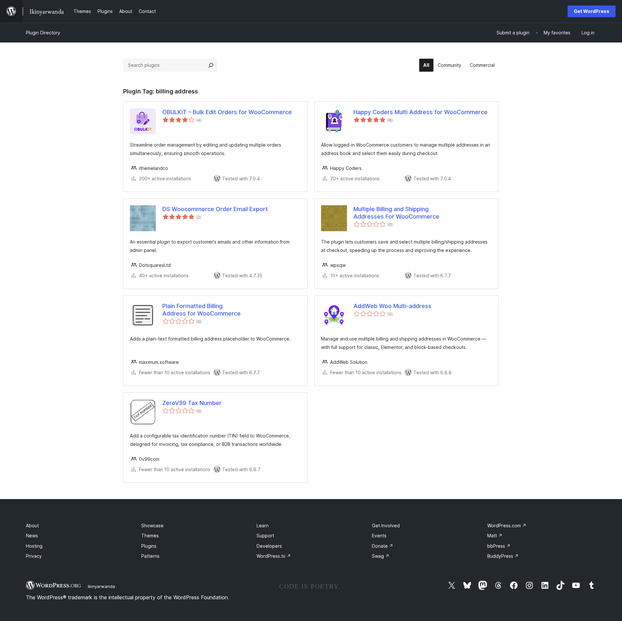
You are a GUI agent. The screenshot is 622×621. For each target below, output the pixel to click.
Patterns (150, 556)
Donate (382, 546)
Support (265, 535)
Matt (494, 535)
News (32, 535)
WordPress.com (506, 525)
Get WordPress (591, 11)
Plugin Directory (43, 32)
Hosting (34, 546)
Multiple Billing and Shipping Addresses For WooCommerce (396, 213)
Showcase (152, 525)
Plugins (148, 546)
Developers (269, 546)
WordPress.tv (274, 556)
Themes (150, 535)
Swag (380, 556)
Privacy (34, 556)
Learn (263, 525)
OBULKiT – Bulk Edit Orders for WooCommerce (227, 112)
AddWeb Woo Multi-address (392, 306)
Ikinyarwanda (101, 586)
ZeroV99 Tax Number (192, 403)
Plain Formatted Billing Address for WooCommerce (201, 310)
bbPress (499, 546)
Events (379, 535)
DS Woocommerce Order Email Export (215, 209)
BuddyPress (503, 556)
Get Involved (386, 525)
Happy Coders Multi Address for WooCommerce (420, 112)
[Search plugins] (210, 65)
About (32, 525)
